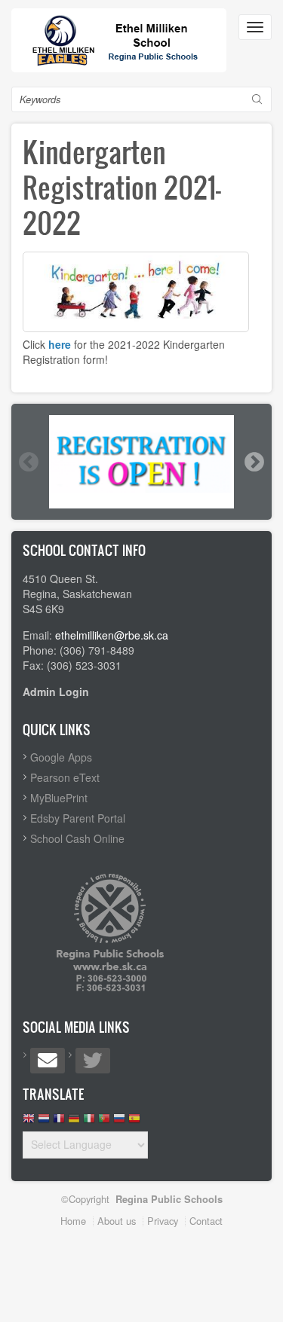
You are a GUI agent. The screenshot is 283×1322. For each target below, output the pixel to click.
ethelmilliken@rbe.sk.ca (111, 635)
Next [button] (253, 461)
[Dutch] (44, 1122)
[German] (74, 1122)
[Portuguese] (104, 1122)
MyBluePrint (59, 797)
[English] (29, 1122)
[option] (141, 462)
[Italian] (89, 1122)
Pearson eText (65, 777)
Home (73, 1221)
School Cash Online (77, 838)
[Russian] (119, 1122)
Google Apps (61, 757)
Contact (206, 1221)
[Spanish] (134, 1122)
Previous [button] (27, 461)
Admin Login (56, 691)
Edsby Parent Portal (77, 818)
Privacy (162, 1221)
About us (116, 1221)
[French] (59, 1122)
